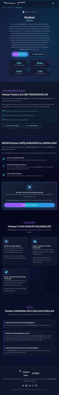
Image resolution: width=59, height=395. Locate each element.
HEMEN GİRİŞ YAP (39, 54)
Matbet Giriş (11, 7)
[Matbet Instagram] (33, 385)
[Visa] (26, 385)
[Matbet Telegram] (36, 385)
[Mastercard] (30, 385)
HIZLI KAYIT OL (21, 54)
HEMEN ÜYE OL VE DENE (29, 205)
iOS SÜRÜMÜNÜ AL (33, 125)
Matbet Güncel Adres (43, 389)
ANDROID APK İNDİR (13, 125)
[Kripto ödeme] (23, 385)
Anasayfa (4, 7)
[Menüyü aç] (53, 3)
